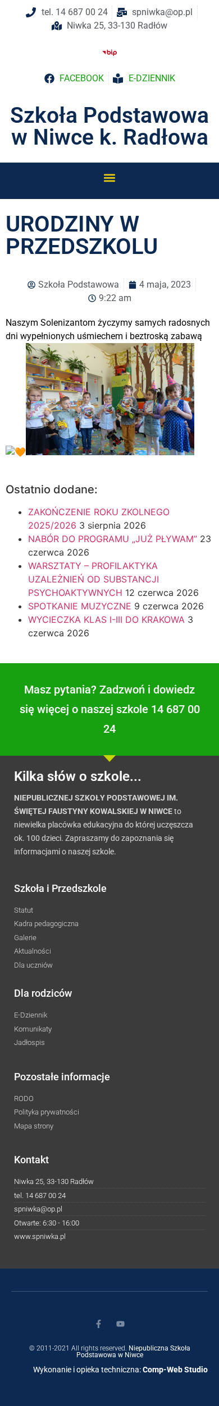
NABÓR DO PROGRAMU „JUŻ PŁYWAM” (112, 538)
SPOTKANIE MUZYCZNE (79, 606)
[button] (110, 177)
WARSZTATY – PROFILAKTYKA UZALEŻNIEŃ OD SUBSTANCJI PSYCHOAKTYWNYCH (93, 579)
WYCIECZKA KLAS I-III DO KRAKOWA (106, 619)
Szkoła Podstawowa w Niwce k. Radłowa (109, 126)
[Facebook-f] (98, 1324)
